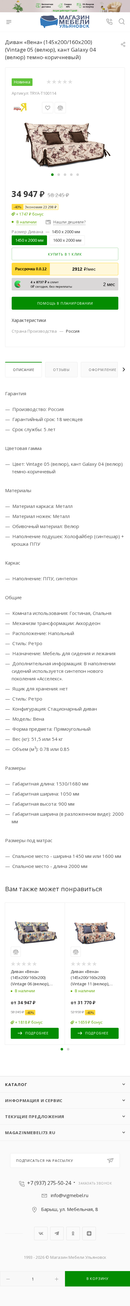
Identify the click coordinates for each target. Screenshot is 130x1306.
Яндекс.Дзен (89, 1233)
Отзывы (61, 369)
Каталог (16, 1084)
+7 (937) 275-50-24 (49, 1182)
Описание (23, 369)
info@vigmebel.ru (69, 1195)
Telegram (57, 1233)
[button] (52, 174)
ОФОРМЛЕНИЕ (102, 369)
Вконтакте (41, 1233)
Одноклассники (73, 1233)
